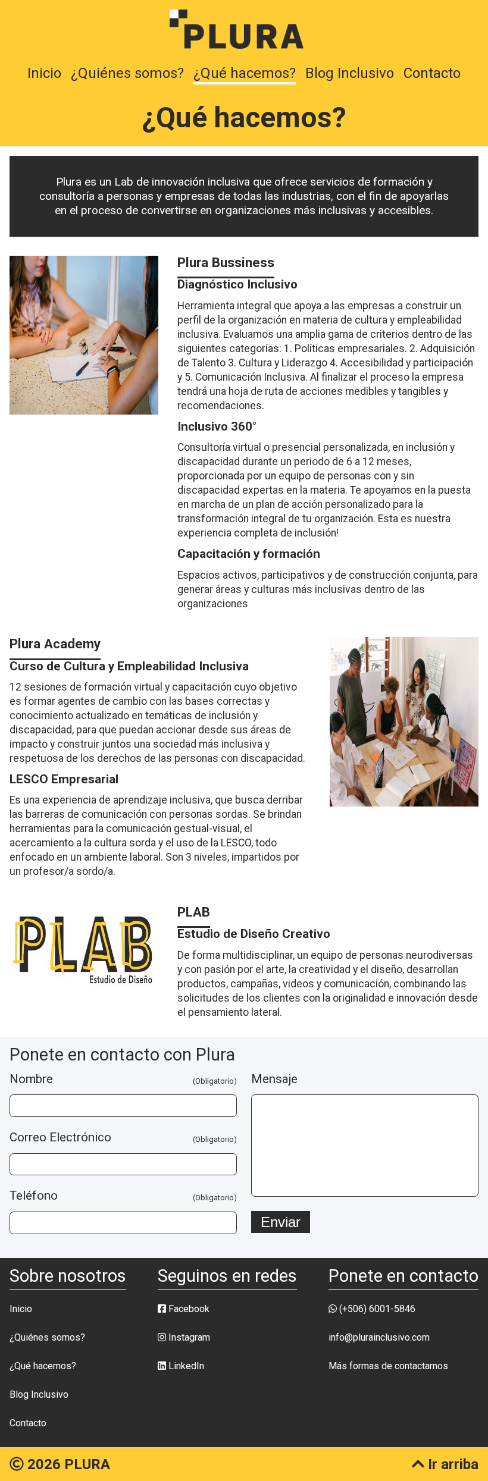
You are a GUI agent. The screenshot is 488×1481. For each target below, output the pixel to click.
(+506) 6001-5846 (376, 1308)
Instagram (188, 1337)
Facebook (187, 1308)
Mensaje (274, 1079)
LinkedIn (185, 1366)
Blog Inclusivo (349, 73)
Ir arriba (451, 1464)
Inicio (44, 73)
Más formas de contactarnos (388, 1366)
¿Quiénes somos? (127, 73)
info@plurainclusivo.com (379, 1337)
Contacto (432, 73)
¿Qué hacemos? (244, 73)
